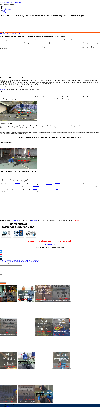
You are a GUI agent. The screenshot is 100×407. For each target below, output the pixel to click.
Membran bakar (3, 89)
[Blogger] (50, 253)
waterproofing (17, 183)
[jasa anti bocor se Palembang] (26, 402)
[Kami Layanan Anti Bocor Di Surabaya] (61, 335)
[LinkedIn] (50, 257)
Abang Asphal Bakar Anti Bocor (6, 33)
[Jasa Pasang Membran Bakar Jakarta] (8, 335)
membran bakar (49, 184)
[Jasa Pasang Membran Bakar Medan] (61, 301)
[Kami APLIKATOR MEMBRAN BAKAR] (44, 335)
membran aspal (57, 183)
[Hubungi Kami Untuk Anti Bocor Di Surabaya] (79, 301)
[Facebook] (50, 250)
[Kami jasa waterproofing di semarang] (8, 368)
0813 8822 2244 (50, 244)
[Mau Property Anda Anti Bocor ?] (79, 368)
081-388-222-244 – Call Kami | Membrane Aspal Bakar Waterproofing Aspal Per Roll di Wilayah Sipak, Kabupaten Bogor (22, 260)
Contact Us (4, 12)
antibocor (35, 189)
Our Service (4, 8)
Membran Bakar (8, 9)
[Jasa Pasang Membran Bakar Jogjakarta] (79, 335)
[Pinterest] (50, 255)
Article (3, 10)
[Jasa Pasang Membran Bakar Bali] (44, 301)
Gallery (3, 11)
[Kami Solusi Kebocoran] (26, 335)
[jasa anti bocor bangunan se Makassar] (44, 402)
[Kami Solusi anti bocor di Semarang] (61, 368)
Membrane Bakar (36, 186)
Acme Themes (9, 406)
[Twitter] (50, 252)
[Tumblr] (50, 259)
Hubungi (57, 189)
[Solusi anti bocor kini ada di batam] (44, 368)
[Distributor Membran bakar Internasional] (8, 301)
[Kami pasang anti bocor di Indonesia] (8, 402)
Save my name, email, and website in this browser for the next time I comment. (15, 280)
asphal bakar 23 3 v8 (16, 33)
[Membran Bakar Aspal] (26, 301)
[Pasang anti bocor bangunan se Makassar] (26, 368)
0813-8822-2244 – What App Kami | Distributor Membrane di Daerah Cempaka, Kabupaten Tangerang (19, 261)
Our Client (4, 7)
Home (3, 6)
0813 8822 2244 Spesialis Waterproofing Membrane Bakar (11, 2)
